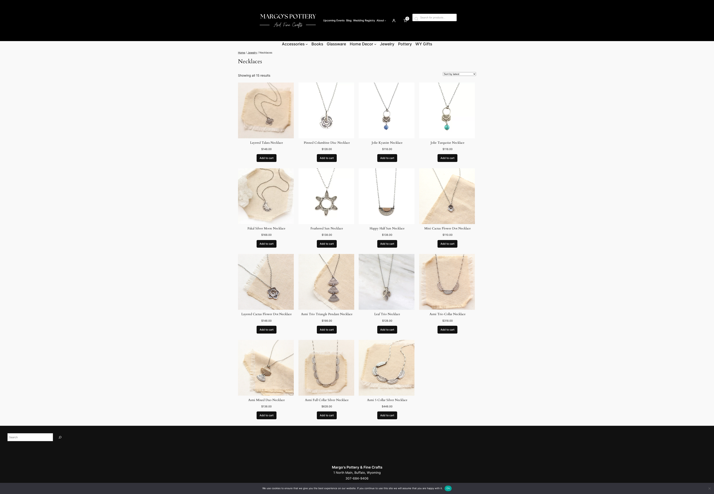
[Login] (394, 20)
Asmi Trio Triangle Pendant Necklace (327, 314)
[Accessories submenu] (306, 44)
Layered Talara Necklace (266, 143)
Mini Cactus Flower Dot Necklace (447, 228)
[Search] (60, 437)
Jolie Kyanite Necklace (387, 143)
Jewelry (252, 52)
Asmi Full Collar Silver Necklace (327, 400)
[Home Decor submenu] (375, 44)
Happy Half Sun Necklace (387, 228)
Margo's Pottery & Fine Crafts (357, 467)
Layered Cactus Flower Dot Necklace (266, 314)
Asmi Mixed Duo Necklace (266, 400)
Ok (448, 488)
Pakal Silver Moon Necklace (266, 228)
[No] (709, 488)
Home (241, 52)
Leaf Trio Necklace (387, 314)
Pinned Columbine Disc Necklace (327, 143)
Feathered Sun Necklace (327, 228)
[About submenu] (385, 20)
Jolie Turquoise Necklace (447, 143)
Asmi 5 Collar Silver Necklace (387, 400)
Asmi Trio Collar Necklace (448, 314)
